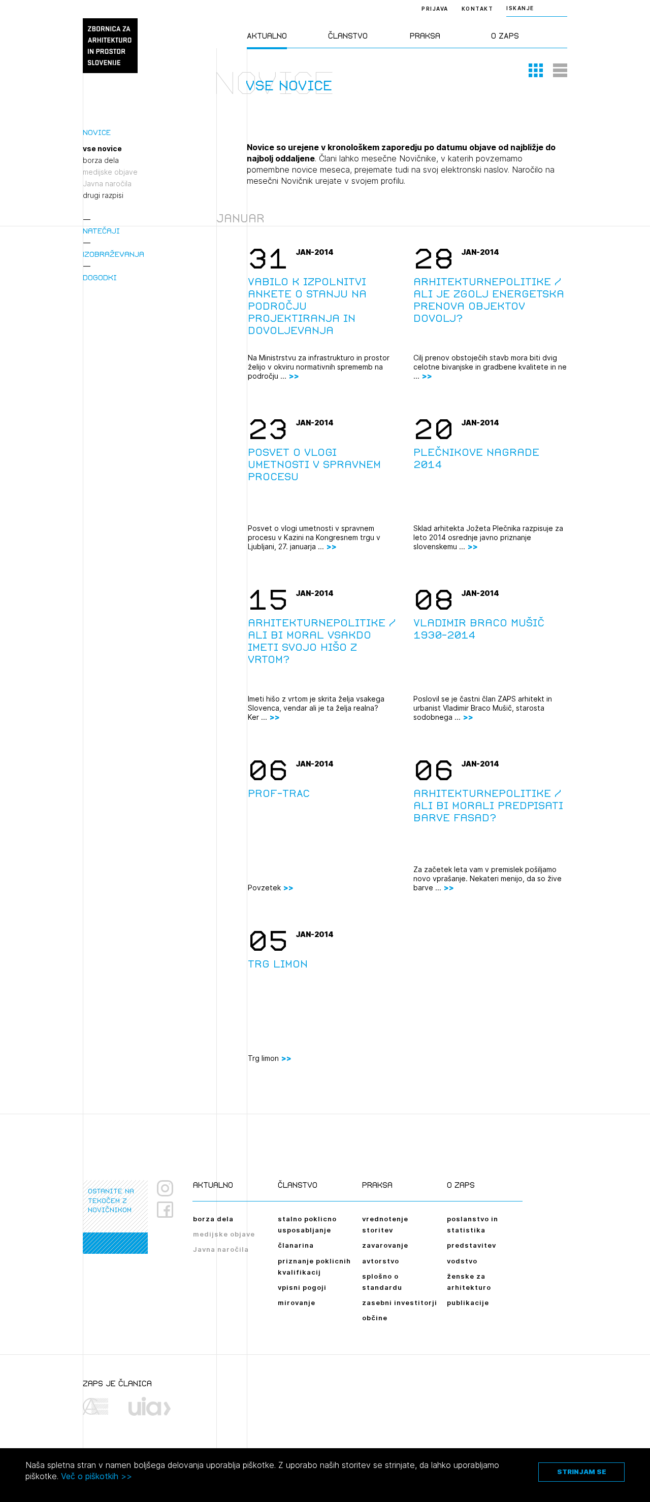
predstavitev (471, 1245)
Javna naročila (107, 183)
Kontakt (478, 8)
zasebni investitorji (399, 1302)
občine (374, 1317)
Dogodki (100, 277)
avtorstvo (380, 1260)
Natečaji (101, 230)
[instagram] (165, 1188)
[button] (536, 70)
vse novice (102, 148)
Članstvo (348, 36)
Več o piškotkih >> (96, 1476)
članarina (296, 1245)
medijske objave (110, 172)
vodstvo (462, 1260)
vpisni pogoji (302, 1287)
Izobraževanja (113, 254)
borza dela (101, 160)
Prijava (434, 8)
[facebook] (169, 1209)
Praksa (425, 36)
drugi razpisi (103, 195)
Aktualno (267, 36)
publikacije (468, 1302)
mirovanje (296, 1302)
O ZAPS (505, 36)
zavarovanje (385, 1245)
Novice (97, 132)
